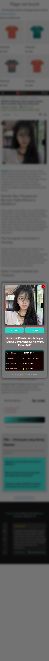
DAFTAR (35, 330)
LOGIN (14, 330)
